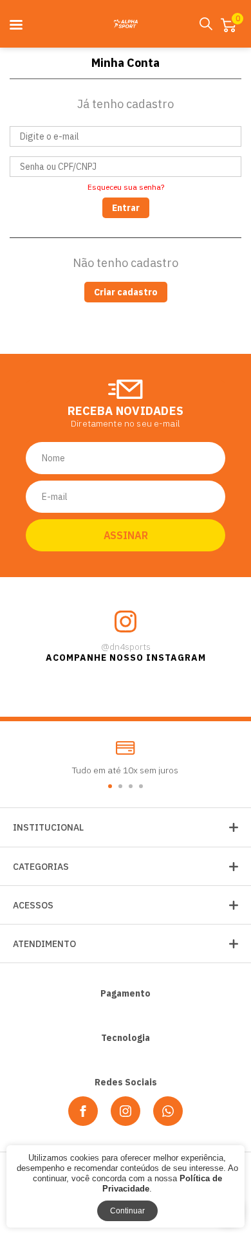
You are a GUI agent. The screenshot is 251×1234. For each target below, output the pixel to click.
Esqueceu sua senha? (126, 187)
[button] (110, 786)
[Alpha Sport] (125, 23)
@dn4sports (126, 646)
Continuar (127, 1210)
